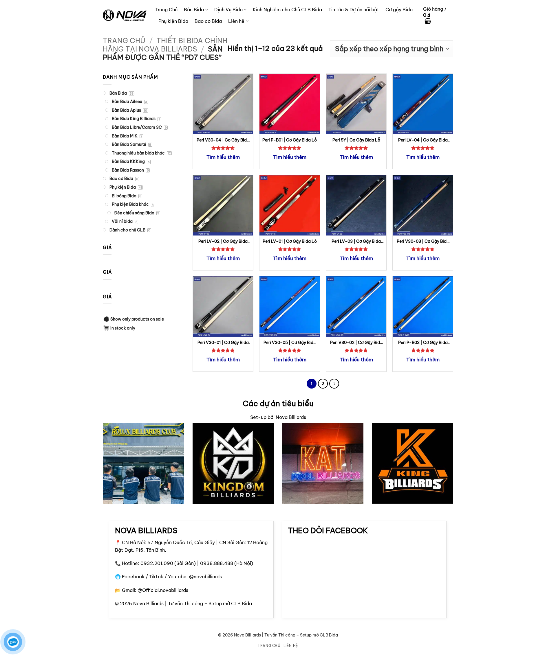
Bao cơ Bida (208, 21)
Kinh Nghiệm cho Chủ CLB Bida (287, 9)
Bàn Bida (194, 9)
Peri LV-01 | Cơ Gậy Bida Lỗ (290, 241)
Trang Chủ (166, 9)
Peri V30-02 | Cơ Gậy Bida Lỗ (356, 342)
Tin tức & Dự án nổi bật (353, 9)
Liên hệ (236, 21)
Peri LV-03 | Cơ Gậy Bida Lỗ (356, 241)
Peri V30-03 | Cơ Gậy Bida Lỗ (423, 241)
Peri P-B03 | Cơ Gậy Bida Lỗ (423, 342)
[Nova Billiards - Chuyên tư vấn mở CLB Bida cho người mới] (125, 15)
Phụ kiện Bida (173, 21)
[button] (438, 15)
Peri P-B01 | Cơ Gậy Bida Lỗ (289, 140)
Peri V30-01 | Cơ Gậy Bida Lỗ (223, 342)
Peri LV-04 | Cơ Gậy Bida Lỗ (423, 140)
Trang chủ (124, 40)
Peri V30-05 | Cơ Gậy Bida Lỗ (290, 342)
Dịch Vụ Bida (228, 9)
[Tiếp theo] (334, 384)
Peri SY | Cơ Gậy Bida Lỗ (356, 140)
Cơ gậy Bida (399, 9)
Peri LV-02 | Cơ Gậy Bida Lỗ (223, 241)
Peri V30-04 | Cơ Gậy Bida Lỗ (223, 140)
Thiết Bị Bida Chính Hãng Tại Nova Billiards (165, 44)
